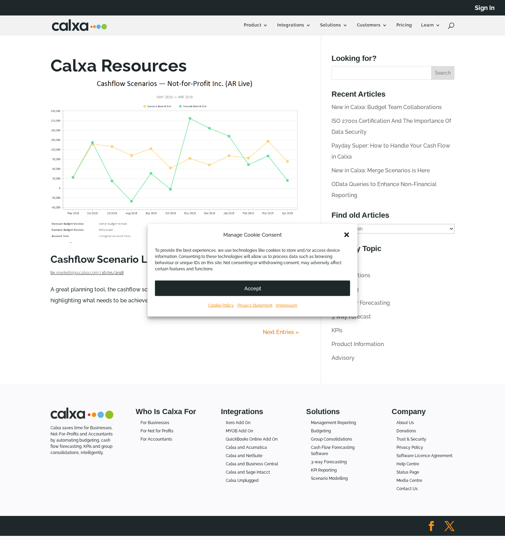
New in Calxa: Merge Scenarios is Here (381, 170)
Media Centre (409, 480)
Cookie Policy (221, 305)
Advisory (343, 358)
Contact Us (407, 488)
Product (252, 25)
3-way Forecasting (329, 462)
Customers (369, 25)
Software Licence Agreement (424, 455)
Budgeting (321, 431)
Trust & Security (411, 439)
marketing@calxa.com (77, 272)
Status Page (407, 472)
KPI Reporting (324, 470)
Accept (252, 288)
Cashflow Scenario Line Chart (120, 259)
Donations (406, 431)
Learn (427, 25)
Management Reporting (333, 422)
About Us (405, 422)
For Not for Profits (157, 431)
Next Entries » (281, 332)
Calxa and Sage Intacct (248, 472)
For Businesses (155, 422)
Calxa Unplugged (242, 480)
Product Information (358, 344)
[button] (346, 234)
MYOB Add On (239, 431)
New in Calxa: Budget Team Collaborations (387, 107)
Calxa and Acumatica (246, 447)
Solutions (330, 25)
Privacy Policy (409, 447)
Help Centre (407, 464)
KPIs (337, 330)
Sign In (485, 8)
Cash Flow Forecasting (361, 303)
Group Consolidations (331, 439)
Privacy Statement (254, 305)
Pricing (404, 25)
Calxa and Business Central (252, 464)
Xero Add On (238, 422)
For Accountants (156, 439)
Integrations (290, 25)
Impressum (286, 305)
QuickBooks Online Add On (252, 439)
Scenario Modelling (329, 478)
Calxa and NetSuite (244, 455)
